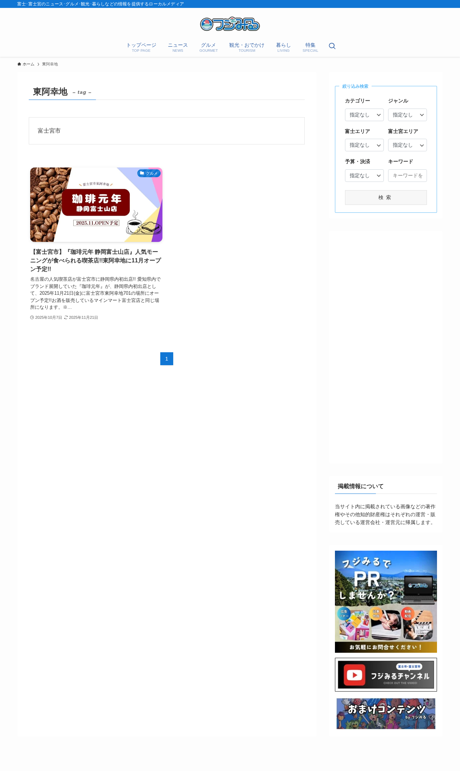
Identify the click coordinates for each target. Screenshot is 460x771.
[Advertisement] (386, 345)
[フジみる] (230, 24)
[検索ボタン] (332, 47)
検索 (386, 197)
